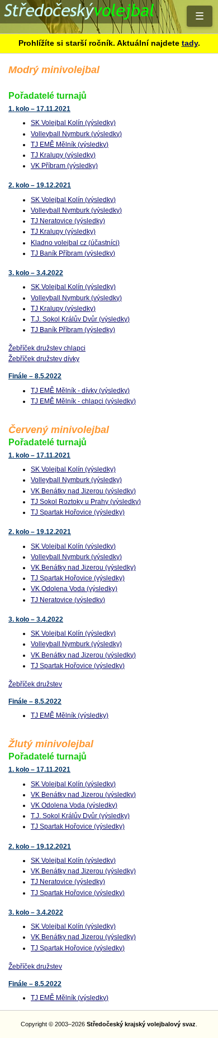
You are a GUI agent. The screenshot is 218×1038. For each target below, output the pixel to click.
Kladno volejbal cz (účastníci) (75, 243)
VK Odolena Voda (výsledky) (74, 589)
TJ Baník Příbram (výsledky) (73, 253)
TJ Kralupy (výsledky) (63, 155)
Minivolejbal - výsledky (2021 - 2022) (109, 16)
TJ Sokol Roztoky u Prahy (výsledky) (86, 502)
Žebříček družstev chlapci (47, 348)
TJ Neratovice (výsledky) (68, 221)
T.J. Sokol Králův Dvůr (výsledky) (80, 319)
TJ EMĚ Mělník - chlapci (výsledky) (83, 401)
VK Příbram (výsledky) (64, 166)
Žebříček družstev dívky (43, 359)
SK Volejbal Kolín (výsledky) (73, 123)
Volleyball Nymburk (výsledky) (76, 134)
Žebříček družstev (35, 684)
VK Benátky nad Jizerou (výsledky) (83, 491)
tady (190, 43)
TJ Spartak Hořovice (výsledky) (78, 512)
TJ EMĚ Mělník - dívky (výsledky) (80, 391)
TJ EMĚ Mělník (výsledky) (69, 144)
